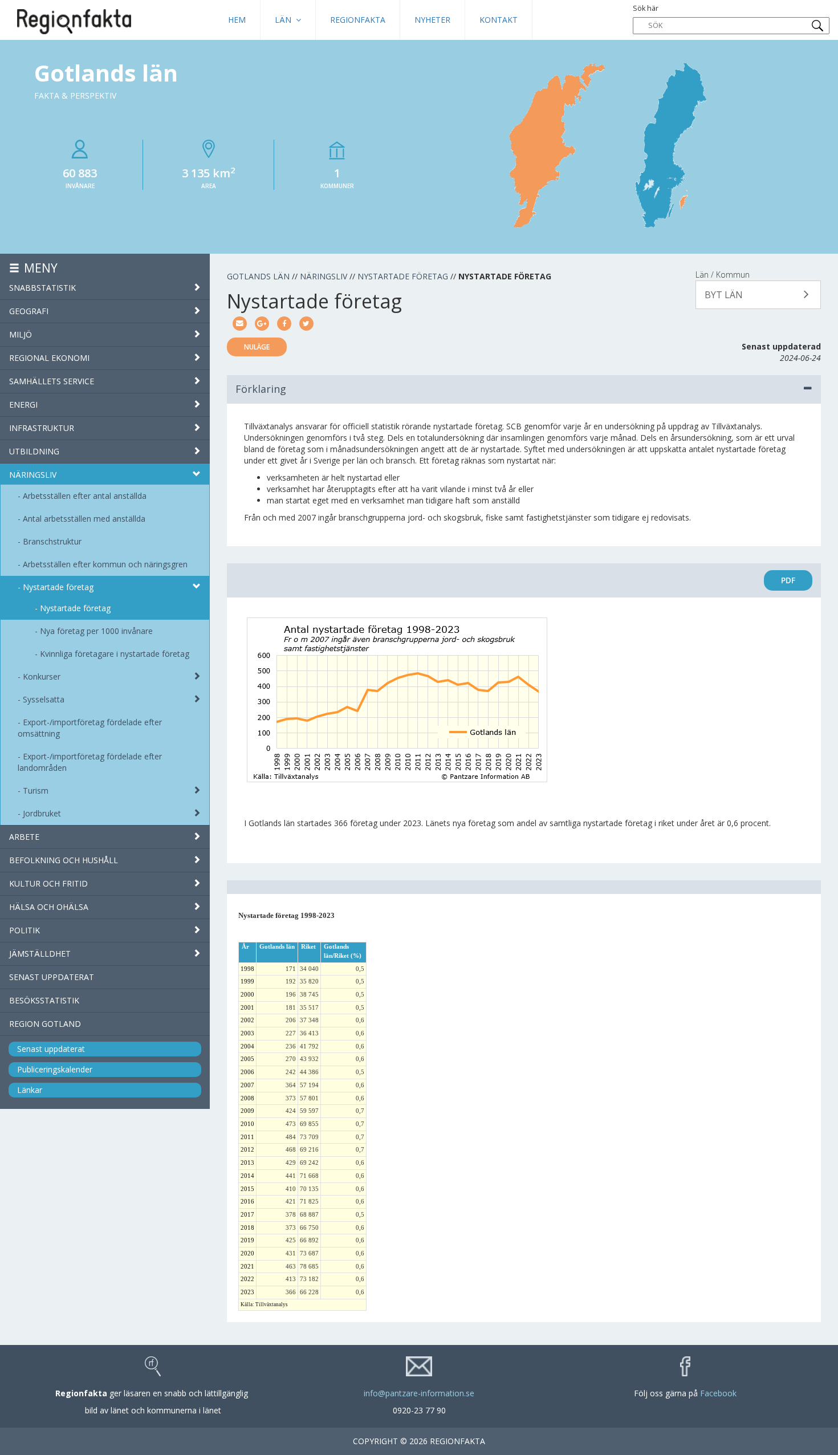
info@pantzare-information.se (419, 1393)
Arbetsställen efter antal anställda (85, 495)
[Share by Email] (239, 322)
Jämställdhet (40, 953)
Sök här (645, 8)
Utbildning (34, 451)
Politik (24, 930)
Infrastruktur (41, 427)
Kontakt (498, 19)
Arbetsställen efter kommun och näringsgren (105, 564)
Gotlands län (258, 276)
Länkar (29, 1089)
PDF (788, 580)
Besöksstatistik (44, 1000)
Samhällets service (51, 381)
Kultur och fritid (48, 883)
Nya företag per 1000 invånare (96, 630)
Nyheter (432, 19)
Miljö (20, 334)
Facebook (718, 1393)
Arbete (24, 836)
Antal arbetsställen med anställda (84, 518)
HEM (237, 19)
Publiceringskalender (54, 1069)
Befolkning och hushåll (63, 860)
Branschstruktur (52, 541)
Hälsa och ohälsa (48, 906)
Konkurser (41, 676)
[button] (758, 295)
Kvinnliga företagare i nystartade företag (114, 653)
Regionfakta (357, 19)
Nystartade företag (58, 587)
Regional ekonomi (49, 357)
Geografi (28, 311)
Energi (23, 404)
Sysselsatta (43, 699)
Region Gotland (45, 1023)
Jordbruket (42, 813)
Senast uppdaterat (51, 977)
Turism (35, 790)
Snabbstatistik (42, 287)
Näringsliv (32, 474)
